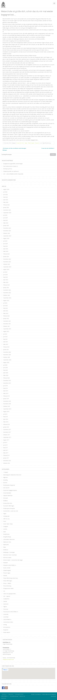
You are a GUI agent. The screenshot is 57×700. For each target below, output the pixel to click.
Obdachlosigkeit (31, 143)
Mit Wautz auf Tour (7, 168)
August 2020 (6, 362)
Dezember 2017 (7, 429)
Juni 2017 (5, 445)
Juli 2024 (5, 241)
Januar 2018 (6, 427)
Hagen (26, 143)
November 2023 (7, 261)
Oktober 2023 (6, 264)
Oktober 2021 (6, 326)
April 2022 (5, 310)
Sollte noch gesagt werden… (9, 593)
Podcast (5, 575)
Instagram (5, 526)
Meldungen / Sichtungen (9, 552)
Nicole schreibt (6, 568)
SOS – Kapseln (6, 596)
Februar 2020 (6, 378)
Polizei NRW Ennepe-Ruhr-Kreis (10, 578)
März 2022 (5, 313)
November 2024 (7, 230)
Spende (5, 601)
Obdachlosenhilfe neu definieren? (11, 171)
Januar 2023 (6, 287)
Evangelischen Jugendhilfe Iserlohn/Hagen (13, 163)
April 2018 (5, 419)
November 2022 (7, 292)
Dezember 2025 (7, 210)
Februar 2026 (6, 205)
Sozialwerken (6, 598)
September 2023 (7, 267)
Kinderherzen (6, 534)
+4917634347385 (11, 658)
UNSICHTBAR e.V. (7, 619)
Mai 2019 (5, 388)
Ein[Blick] (5, 500)
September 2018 (7, 409)
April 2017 (5, 450)
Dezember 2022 (7, 290)
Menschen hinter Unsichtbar (10, 555)
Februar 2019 (6, 396)
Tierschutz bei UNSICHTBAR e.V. (10, 611)
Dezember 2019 (7, 380)
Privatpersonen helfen (8, 588)
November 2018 (7, 403)
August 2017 (6, 440)
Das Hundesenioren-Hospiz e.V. (10, 166)
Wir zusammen (6, 627)
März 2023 (5, 282)
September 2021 (7, 329)
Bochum (5, 482)
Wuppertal (37, 143)
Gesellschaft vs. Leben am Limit (10, 511)
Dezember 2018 (7, 401)
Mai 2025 (5, 220)
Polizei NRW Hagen (7, 580)
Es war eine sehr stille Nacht (48, 148)
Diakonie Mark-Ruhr (7, 495)
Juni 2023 (5, 274)
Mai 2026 (5, 197)
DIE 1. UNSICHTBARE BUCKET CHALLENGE (13, 174)
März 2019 (5, 393)
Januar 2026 (6, 207)
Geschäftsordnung (14, 696)
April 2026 (5, 199)
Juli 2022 (5, 303)
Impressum (4, 694)
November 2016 (7, 460)
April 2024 (5, 248)
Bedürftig (5, 480)
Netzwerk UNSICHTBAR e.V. (9, 565)
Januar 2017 (6, 458)
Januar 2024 (6, 256)
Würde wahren (6, 632)
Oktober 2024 (6, 233)
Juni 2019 (5, 385)
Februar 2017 (6, 455)
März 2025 (5, 223)
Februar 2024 (6, 254)
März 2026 (5, 202)
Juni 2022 (5, 305)
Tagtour (5, 606)
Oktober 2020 (6, 357)
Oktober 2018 (6, 406)
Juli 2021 (5, 334)
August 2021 (6, 331)
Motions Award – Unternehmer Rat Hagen (13, 560)
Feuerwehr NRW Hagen (8, 506)
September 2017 (7, 437)
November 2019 (7, 383)
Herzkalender (6, 516)
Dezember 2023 (7, 259)
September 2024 (7, 236)
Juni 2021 (5, 336)
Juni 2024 (5, 243)
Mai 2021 (5, 339)
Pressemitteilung (7, 586)
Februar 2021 (6, 347)
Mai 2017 (5, 447)
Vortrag (5, 624)
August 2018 (6, 411)
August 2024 (6, 238)
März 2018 (5, 422)
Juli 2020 (5, 365)
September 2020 (7, 360)
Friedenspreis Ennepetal (9, 508)
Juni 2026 (5, 194)
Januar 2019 (6, 398)
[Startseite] (3, 3)
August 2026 (6, 189)
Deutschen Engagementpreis (10, 490)
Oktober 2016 (6, 463)
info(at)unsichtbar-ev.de (8, 659)
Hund (4, 521)
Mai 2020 (5, 370)
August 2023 (6, 269)
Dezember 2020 (7, 352)
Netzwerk (5, 562)
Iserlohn (5, 529)
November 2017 (7, 432)
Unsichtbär (5, 617)
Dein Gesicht (6, 487)
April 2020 (5, 372)
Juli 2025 (5, 215)
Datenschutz (10, 694)
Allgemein (5, 477)
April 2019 (5, 390)
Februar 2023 (6, 285)
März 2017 (5, 453)
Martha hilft (6, 544)
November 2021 (7, 323)
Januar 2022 (6, 318)
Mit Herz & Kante (7, 557)
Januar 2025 (6, 225)
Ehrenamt (5, 498)
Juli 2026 (5, 192)
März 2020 (5, 375)
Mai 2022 (5, 308)
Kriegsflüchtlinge (7, 537)
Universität (5, 614)
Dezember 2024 (7, 228)
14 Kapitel (5, 472)
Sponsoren (5, 604)
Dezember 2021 (7, 321)
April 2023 (5, 279)
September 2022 (7, 298)
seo (4, 591)
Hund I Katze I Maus (8, 524)
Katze (4, 531)
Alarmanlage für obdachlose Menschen (12, 475)
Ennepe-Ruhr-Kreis (20, 143)
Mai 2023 (5, 277)
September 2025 (7, 212)
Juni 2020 (5, 367)
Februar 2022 (6, 316)
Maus (4, 547)
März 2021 (5, 344)
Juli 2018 (5, 414)
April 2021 (5, 341)
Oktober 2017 (6, 434)
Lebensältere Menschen (9, 539)
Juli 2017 (5, 442)
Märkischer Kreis (7, 542)
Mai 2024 (5, 246)
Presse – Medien (7, 583)
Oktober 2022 (6, 295)
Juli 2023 (5, 272)
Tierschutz (5, 609)
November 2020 (7, 354)
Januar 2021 (6, 349)
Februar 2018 (6, 424)
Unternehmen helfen (8, 622)
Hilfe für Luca (6, 518)
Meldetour (5, 549)
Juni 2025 (5, 217)
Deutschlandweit (7, 493)
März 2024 (5, 251)
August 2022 (6, 300)
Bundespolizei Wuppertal (9, 485)
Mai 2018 (5, 416)
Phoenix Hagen (6, 573)
